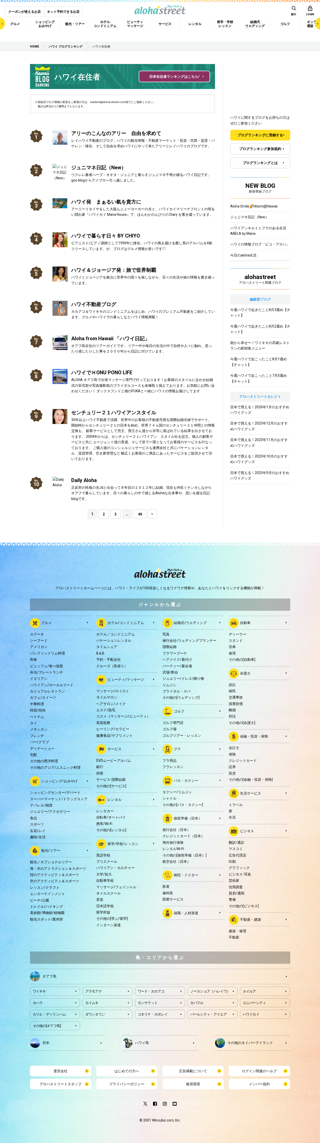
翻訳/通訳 (236, 842)
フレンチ (37, 736)
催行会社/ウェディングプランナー (189, 640)
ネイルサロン (106, 697)
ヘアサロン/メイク (111, 704)
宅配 (33, 755)
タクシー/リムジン (177, 792)
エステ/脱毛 (105, 710)
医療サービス (173, 899)
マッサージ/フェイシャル (116, 887)
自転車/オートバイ (111, 817)
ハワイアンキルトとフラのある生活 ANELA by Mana (260, 231)
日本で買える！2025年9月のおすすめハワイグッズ (259, 475)
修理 (232, 653)
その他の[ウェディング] (181, 698)
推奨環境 (193, 1084)
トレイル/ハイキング (46, 906)
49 (140, 514)
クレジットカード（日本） (183, 836)
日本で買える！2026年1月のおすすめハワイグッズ (259, 409)
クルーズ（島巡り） (112, 666)
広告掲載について (193, 1071)
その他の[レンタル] (111, 830)
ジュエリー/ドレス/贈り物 (183, 678)
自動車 (245, 622)
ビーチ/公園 (39, 900)
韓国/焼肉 (38, 710)
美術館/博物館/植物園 (47, 913)
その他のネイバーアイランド (250, 1042)
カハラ (38, 1003)
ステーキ (37, 634)
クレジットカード (243, 760)
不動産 (234, 937)
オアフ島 (49, 976)
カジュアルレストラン (47, 691)
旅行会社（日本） (176, 830)
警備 (232, 900)
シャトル (169, 798)
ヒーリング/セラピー (112, 729)
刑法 (232, 716)
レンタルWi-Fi (173, 849)
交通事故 (236, 697)
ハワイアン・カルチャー (115, 868)
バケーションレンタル (113, 640)
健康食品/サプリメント (114, 736)
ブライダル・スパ (176, 691)
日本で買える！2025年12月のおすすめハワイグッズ (259, 426)
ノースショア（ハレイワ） (210, 991)
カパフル (197, 1003)
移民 (232, 691)
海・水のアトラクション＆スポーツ (58, 868)
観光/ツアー (50, 850)
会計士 (234, 748)
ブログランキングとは (260, 163)
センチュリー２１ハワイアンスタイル (113, 413)
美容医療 (103, 723)
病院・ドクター (186, 875)
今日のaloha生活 (243, 255)
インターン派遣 (108, 925)
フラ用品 (169, 760)
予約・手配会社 (108, 660)
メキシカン (39, 729)
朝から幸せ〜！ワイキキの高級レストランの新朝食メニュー (260, 345)
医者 (166, 886)
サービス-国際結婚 (111, 780)
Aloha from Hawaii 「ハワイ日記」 (110, 339)
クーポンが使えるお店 (24, 12)
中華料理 (37, 704)
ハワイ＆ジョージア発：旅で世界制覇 (113, 270)
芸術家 (234, 880)
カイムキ (91, 1003)
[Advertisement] (260, 85)
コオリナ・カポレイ (153, 1014)
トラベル (236, 805)
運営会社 (61, 1071)
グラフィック (239, 868)
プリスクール (106, 862)
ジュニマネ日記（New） (98, 167)
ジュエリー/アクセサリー (50, 812)
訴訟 (232, 685)
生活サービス (250, 793)
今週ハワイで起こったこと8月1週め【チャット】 (258, 361)
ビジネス (247, 831)
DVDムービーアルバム (113, 760)
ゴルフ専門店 (173, 723)
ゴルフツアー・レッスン (181, 736)
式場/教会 (170, 672)
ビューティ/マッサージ (126, 680)
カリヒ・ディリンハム (49, 1014)
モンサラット (148, 1003)
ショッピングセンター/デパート (55, 792)
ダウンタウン (95, 1014)
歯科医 (167, 893)
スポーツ (37, 824)
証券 (232, 767)
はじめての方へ (126, 1071)
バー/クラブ (39, 742)
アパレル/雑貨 (41, 805)
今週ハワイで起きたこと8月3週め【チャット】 (260, 312)
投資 (232, 773)
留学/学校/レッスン (123, 844)
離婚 (232, 710)
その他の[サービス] (111, 786)
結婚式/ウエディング (190, 622)
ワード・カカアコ (151, 991)
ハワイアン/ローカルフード (52, 685)
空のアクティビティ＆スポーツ (54, 881)
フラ (177, 749)
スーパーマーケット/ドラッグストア (59, 799)
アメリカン (39, 647)
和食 (33, 660)
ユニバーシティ (254, 1003)
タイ (33, 723)
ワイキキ (39, 991)
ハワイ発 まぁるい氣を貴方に (106, 202)
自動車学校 (105, 880)
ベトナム (37, 717)
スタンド (236, 640)
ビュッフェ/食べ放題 (46, 666)
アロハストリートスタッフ (61, 1084)
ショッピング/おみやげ (59, 781)
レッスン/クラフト (45, 888)
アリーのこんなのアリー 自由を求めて (116, 133)
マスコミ (236, 849)
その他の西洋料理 (44, 761)
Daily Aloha (84, 480)
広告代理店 (237, 855)
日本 (46, 1042)
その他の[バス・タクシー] (182, 805)
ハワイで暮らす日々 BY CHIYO (105, 236)
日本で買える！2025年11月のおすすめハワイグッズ (259, 442)
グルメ (46, 622)
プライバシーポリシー (126, 1084)
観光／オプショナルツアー (51, 862)
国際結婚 (169, 647)
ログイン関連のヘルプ (259, 1071)
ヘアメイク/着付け (177, 660)
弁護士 (245, 673)
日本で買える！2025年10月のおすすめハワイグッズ (259, 459)
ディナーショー (42, 748)
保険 (232, 754)
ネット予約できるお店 (63, 12)
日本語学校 (105, 906)
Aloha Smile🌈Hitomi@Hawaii (254, 206)
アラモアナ (93, 991)
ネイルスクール (108, 893)
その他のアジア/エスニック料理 (55, 768)
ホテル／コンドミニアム (115, 634)
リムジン (169, 685)
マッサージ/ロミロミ (112, 691)
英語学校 (103, 855)
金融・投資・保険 (254, 736)
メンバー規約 (259, 1084)
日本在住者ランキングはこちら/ (174, 76)
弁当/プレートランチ (46, 672)
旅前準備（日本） (188, 818)
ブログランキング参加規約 (260, 149)
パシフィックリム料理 (47, 653)
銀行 (99, 767)
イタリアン (39, 678)
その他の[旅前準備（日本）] (184, 855)
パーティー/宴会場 (177, 666)
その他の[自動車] (242, 660)
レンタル (115, 800)
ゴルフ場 (169, 729)
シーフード (39, 640)
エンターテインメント (47, 894)
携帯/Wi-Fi (104, 824)
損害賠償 (236, 704)
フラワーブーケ (174, 653)
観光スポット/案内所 (46, 919)
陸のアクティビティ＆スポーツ (54, 875)
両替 (99, 773)
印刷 (232, 862)
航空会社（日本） (176, 862)
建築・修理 (237, 931)
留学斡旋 (103, 912)
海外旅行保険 (173, 842)
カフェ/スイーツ (43, 698)
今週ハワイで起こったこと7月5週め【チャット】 (258, 378)
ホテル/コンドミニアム (126, 622)
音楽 (99, 900)
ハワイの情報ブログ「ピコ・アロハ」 (260, 244)
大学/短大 (104, 874)
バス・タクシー (186, 780)
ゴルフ (179, 711)
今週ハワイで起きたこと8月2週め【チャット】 (260, 329)
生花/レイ (38, 831)
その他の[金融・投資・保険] (251, 780)
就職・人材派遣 (186, 913)
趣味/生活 (38, 837)
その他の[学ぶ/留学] (112, 918)
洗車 (232, 647)
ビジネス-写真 (240, 874)
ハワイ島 (142, 1042)
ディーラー (237, 634)
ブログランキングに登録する (260, 135)
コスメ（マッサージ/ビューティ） (123, 716)
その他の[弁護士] (242, 723)
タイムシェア (106, 647)
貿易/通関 (236, 893)
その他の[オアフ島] (47, 1026)
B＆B (100, 653)
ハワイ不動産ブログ (93, 304)
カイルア (249, 991)
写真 (166, 634)
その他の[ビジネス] (244, 906)
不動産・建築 (250, 920)
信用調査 (236, 887)
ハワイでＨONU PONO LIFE (101, 373)
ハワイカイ (251, 1014)
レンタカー (105, 811)
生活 (232, 817)
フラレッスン (173, 767)
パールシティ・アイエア (208, 1014)
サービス (115, 749)
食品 (33, 818)
